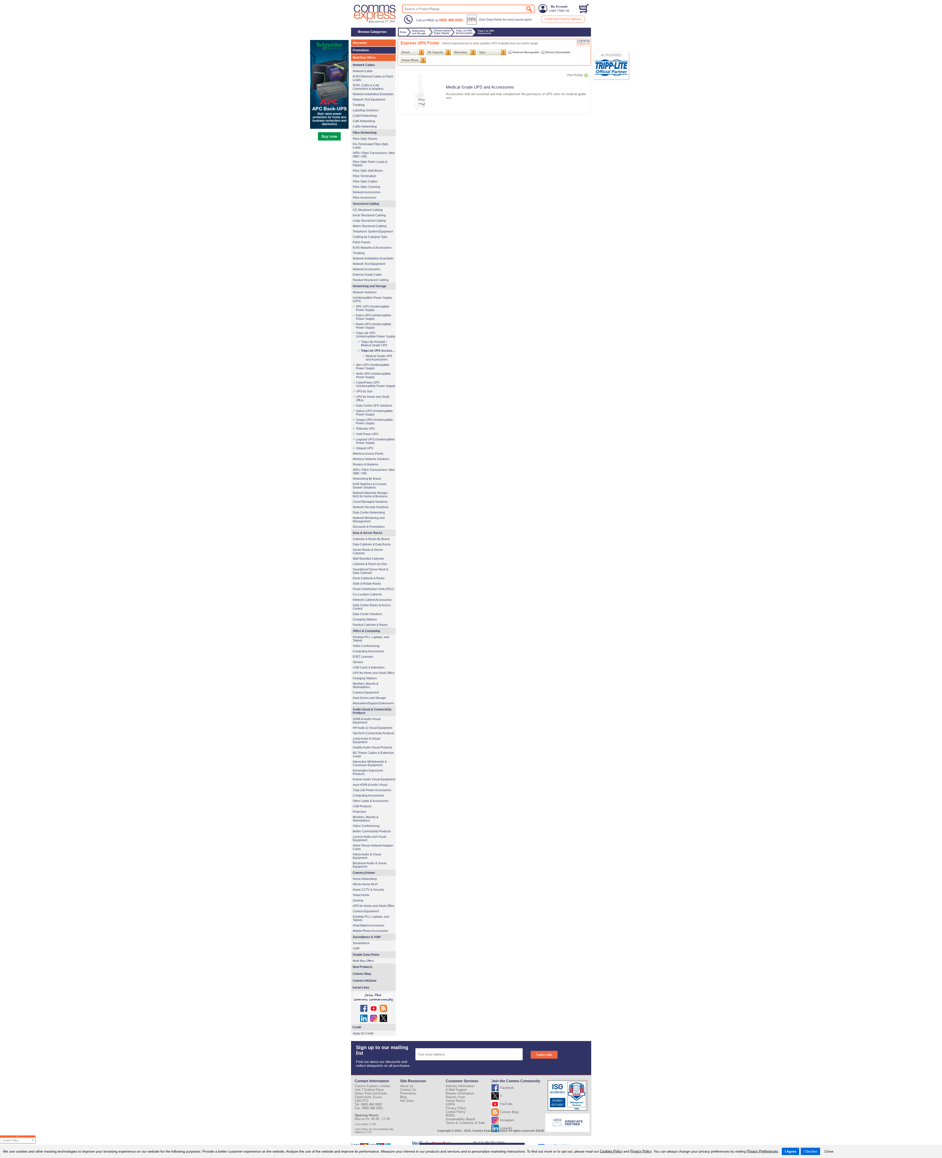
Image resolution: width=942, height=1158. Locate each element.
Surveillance (361, 943)
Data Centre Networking (369, 512)
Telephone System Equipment (373, 231)
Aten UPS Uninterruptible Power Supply (373, 366)
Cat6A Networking (365, 115)
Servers (358, 662)
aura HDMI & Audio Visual (370, 784)
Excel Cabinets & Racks (369, 578)
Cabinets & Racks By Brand (371, 539)
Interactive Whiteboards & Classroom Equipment (370, 763)
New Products (362, 967)
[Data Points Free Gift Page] (500, 23)
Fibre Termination (364, 176)
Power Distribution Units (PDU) (373, 589)
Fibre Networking (365, 132)
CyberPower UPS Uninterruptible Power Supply (375, 384)
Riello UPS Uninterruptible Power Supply (373, 325)
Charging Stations (365, 619)
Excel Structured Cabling (369, 215)
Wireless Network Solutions (371, 459)
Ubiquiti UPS (364, 448)
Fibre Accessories (364, 197)
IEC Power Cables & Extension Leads (373, 754)
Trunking (359, 105)
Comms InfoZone (365, 980)
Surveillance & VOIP (367, 937)
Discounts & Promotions (369, 526)
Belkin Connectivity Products (372, 831)
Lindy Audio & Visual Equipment (366, 740)
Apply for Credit (363, 1033)
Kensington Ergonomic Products (368, 772)
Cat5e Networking (365, 126)
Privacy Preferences (762, 1151)
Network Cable (363, 71)
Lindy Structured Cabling (369, 220)
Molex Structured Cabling (370, 226)
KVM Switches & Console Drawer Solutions (370, 485)
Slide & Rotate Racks (367, 583)
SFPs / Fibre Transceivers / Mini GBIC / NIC (374, 154)
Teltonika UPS (365, 428)
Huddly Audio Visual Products (372, 747)
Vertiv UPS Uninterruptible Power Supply (373, 375)
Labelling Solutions (366, 110)
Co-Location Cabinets (367, 594)
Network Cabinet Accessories (372, 600)
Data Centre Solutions (367, 614)
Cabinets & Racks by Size (370, 564)
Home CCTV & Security (368, 889)
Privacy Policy (641, 1151)
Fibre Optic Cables (365, 181)
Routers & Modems (365, 464)
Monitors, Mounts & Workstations (365, 685)
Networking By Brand (367, 478)
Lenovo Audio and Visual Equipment (369, 838)
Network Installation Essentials (373, 94)
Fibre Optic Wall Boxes (368, 170)
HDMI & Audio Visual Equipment (366, 720)
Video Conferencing (366, 646)
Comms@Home (364, 873)
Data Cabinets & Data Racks (372, 544)
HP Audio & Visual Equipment (372, 728)
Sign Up (564, 10)
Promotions (361, 50)
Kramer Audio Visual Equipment (374, 779)
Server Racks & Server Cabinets (368, 551)
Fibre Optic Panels (365, 139)
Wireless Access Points (368, 453)
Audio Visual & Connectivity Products (372, 711)
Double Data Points (366, 954)
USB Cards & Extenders (369, 667)
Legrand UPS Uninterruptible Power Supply (375, 441)
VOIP (356, 948)
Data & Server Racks (367, 533)
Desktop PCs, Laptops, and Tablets (371, 638)
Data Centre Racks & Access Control (372, 607)
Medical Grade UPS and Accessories (480, 87)
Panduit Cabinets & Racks (370, 625)
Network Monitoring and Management (369, 519)
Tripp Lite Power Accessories (372, 790)
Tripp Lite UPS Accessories (378, 350)
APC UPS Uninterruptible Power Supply (373, 308)
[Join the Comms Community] (373, 997)
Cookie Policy (455, 1112)
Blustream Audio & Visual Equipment (369, 865)
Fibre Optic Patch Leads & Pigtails (370, 163)
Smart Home (361, 895)
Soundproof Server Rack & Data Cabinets (370, 571)
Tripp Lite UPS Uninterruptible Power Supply (375, 334)
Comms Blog (362, 974)
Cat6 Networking (364, 121)
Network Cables (364, 65)
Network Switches (365, 292)
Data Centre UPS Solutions (374, 405)
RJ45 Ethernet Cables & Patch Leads (373, 78)
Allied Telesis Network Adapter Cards (373, 847)
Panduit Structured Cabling (371, 280)
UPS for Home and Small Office (372, 398)
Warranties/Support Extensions (373, 703)
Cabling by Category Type (370, 237)
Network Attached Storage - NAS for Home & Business (371, 494)
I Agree (790, 1151)
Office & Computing (366, 631)
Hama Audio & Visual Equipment (367, 856)
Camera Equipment (366, 692)
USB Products (362, 806)
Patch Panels (361, 242)
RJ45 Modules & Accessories (372, 247)
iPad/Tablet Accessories (368, 925)
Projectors (359, 811)
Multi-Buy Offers (364, 57)
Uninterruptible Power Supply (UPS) (372, 299)
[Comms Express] (375, 22)
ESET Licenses (363, 656)
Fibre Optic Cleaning (366, 187)
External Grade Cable (367, 274)
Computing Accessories (368, 651)
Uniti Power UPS (367, 434)
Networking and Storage (369, 286)
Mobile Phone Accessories (370, 931)
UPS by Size (364, 391)
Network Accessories (366, 192)
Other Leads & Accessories (371, 801)
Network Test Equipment (369, 99)
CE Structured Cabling (368, 210)
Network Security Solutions (371, 507)
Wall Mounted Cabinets (368, 558)
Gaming (358, 900)
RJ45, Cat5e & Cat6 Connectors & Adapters (368, 87)
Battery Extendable (558, 52)
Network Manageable (525, 52)
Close (828, 1151)
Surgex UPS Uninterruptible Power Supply (374, 421)
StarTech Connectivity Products (373, 733)
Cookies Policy (611, 1151)
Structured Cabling (366, 204)
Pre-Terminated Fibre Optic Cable (371, 145)
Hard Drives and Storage (369, 698)
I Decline (810, 1151)
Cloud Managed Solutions (370, 501)
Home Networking (365, 879)
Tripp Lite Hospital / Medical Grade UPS (374, 343)
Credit (357, 1027)
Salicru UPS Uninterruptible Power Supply (374, 412)
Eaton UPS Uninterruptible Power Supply (373, 317)
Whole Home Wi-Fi (365, 884)
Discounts (360, 43)
